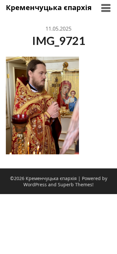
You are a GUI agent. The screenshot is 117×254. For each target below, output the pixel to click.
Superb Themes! (76, 184)
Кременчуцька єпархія (49, 7)
